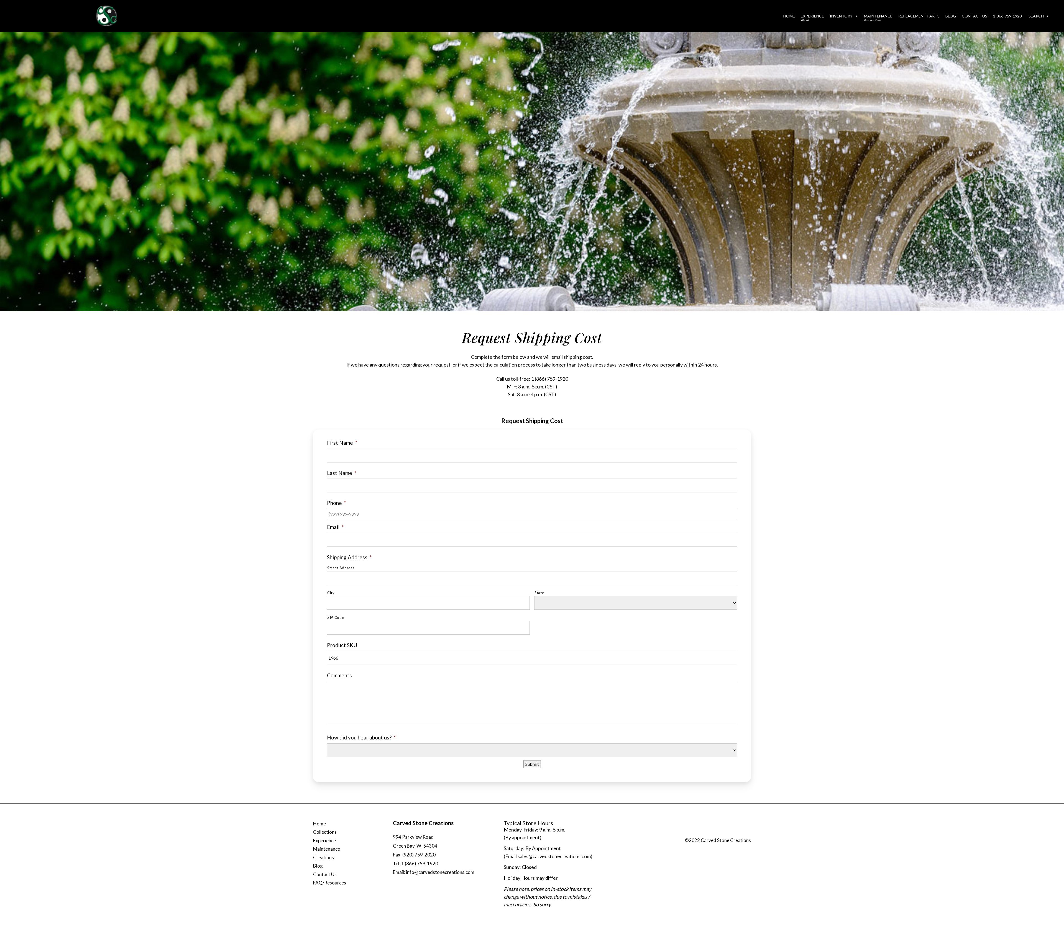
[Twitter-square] (722, 833)
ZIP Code (335, 617)
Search (1036, 16)
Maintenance (878, 18)
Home (789, 16)
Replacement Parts (919, 16)
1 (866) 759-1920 (549, 379)
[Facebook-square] (710, 833)
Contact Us (974, 16)
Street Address (340, 568)
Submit (532, 764)
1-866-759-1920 (1007, 16)
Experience (812, 18)
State (539, 593)
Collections (325, 832)
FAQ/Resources (329, 883)
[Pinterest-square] (733, 833)
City (331, 593)
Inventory (841, 16)
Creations (323, 857)
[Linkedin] (744, 833)
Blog (950, 16)
